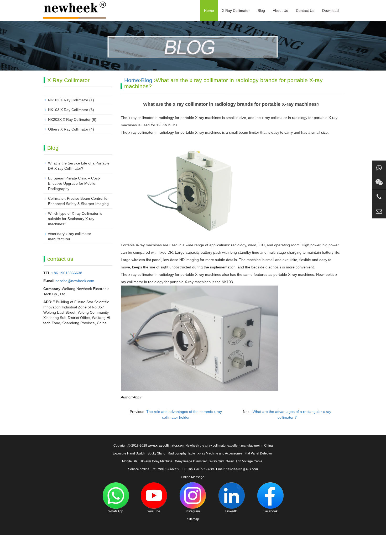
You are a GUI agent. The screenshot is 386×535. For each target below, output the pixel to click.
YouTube (153, 511)
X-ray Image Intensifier (191, 461)
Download (330, 10)
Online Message (192, 477)
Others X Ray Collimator (68, 129)
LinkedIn (231, 511)
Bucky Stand (156, 453)
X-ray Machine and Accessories (219, 453)
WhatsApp (115, 511)
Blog (261, 10)
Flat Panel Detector (258, 453)
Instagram (193, 511)
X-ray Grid (216, 461)
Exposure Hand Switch (129, 453)
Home (209, 10)
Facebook (270, 511)
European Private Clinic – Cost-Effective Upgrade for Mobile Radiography (74, 183)
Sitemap (193, 519)
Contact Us (305, 10)
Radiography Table (181, 453)
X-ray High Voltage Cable (244, 461)
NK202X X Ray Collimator (69, 119)
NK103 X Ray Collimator (68, 110)
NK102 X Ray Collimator (68, 100)
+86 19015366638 (67, 273)
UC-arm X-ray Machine (156, 461)
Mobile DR (129, 461)
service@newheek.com (75, 281)
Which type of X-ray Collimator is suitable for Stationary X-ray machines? (75, 218)
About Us (280, 10)
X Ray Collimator (236, 10)
